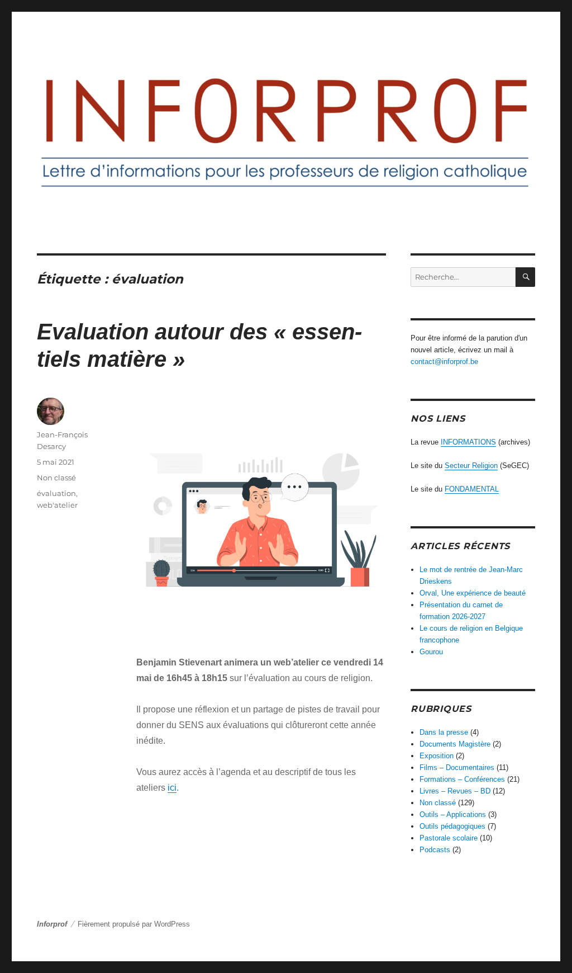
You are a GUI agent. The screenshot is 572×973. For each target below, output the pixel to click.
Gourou (431, 652)
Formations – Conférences (462, 779)
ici (172, 787)
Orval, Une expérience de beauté (473, 593)
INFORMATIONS (468, 442)
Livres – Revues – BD (455, 791)
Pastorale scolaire (449, 838)
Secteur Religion (471, 465)
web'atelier (57, 504)
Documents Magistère (455, 744)
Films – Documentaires (457, 767)
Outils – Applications (453, 814)
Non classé (56, 477)
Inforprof (52, 924)
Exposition (437, 756)
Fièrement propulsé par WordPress (134, 924)
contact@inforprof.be (444, 361)
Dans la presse (444, 732)
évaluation (56, 493)
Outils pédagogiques (452, 826)
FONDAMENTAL (472, 489)
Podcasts (435, 850)
